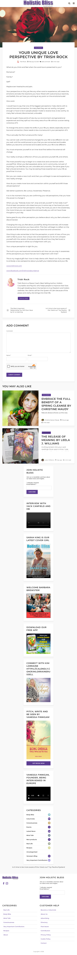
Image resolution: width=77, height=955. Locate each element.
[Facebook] (3, 883)
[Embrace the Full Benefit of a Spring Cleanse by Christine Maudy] (20, 408)
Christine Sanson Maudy (51, 420)
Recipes (6, 931)
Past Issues (45, 926)
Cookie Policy (45, 939)
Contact (44, 943)
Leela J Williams (49, 460)
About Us (44, 914)
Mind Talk (7, 918)
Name (8, 355)
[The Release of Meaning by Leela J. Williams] (20, 446)
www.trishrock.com (14, 266)
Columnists (38, 47)
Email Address (31, 484)
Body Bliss (7, 914)
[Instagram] (7, 883)
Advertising (45, 918)
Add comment (45, 61)
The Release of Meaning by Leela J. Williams (56, 440)
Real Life (6, 910)
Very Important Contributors (13, 926)
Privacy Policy (46, 935)
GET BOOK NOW (38, 763)
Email (30, 355)
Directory (44, 922)
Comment (9, 331)
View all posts (23, 298)
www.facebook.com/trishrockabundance (22, 271)
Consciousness (8, 922)
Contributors (45, 931)
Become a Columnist (48, 910)
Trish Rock (23, 61)
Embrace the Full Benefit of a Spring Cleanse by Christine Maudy (56, 404)
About (5, 935)
